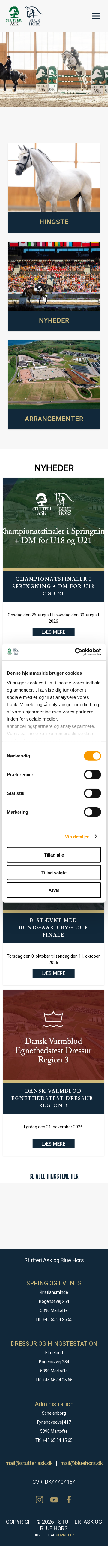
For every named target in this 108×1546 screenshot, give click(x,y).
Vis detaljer (77, 836)
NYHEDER (54, 320)
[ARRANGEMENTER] (54, 375)
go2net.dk (65, 1535)
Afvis (54, 890)
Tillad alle (54, 854)
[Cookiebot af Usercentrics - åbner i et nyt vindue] (76, 652)
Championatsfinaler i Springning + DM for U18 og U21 (53, 586)
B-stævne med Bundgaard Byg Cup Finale (53, 927)
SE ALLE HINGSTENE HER (54, 1176)
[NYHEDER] (54, 276)
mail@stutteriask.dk (29, 1463)
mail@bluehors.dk (81, 1463)
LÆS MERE (53, 973)
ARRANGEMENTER (54, 419)
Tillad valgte (54, 872)
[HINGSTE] (54, 178)
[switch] (92, 774)
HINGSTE (54, 222)
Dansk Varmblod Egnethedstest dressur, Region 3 (53, 1098)
